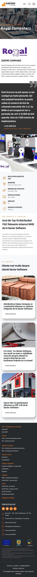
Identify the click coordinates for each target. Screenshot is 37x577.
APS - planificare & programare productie (13, 448)
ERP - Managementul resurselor (11, 427)
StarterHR (4, 457)
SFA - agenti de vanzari (8, 441)
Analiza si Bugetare (8, 463)
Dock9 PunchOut (6, 491)
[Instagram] (11, 508)
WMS (9, 179)
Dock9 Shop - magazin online (10, 489)
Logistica (4, 475)
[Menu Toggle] (33, 4)
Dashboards (5, 469)
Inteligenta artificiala (8, 498)
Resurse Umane (6, 454)
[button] (25, 4)
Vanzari (4, 436)
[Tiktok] (15, 508)
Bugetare (4, 471)
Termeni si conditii (12, 566)
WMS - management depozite (10, 477)
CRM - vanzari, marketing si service (11, 438)
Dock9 (3, 484)
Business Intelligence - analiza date (11, 466)
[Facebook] (7, 508)
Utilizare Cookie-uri (18, 568)
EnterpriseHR (5, 460)
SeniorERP (5, 429)
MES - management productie (10, 451)
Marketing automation (8, 494)
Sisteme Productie (7, 446)
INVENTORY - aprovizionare (9, 480)
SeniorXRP (5, 432)
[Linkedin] (3, 508)
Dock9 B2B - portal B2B (8, 486)
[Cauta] (29, 4)
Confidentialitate (24, 566)
